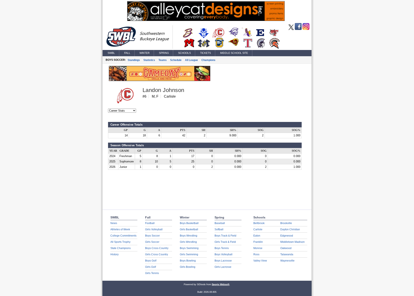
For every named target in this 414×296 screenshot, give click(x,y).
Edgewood (286, 235)
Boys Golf (150, 260)
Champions (208, 60)
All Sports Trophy (120, 241)
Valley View (260, 260)
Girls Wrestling (188, 241)
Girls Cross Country (156, 254)
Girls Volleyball (154, 229)
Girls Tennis (152, 273)
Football (150, 223)
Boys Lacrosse (223, 260)
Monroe (257, 248)
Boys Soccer (152, 235)
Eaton (256, 235)
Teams (162, 60)
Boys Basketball (189, 223)
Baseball (220, 223)
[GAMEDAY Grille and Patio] (159, 80)
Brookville (286, 223)
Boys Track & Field (225, 235)
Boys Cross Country (156, 248)
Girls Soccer (152, 241)
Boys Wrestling (188, 235)
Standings (134, 60)
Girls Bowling (187, 266)
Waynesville (287, 260)
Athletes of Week (120, 229)
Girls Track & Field (225, 241)
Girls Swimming (189, 254)
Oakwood (286, 248)
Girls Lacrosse (223, 266)
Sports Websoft (220, 284)
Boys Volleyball (223, 254)
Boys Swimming (189, 248)
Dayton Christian (290, 229)
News (113, 223)
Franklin (258, 241)
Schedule (176, 60)
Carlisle (257, 229)
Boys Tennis (222, 248)
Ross (256, 254)
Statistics (149, 60)
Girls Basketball (189, 229)
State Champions (120, 248)
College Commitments (123, 235)
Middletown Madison (292, 241)
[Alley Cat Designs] (206, 20)
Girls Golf (150, 266)
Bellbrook (259, 223)
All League (191, 60)
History (114, 254)
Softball (219, 229)
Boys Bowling (188, 260)
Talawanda (286, 254)
